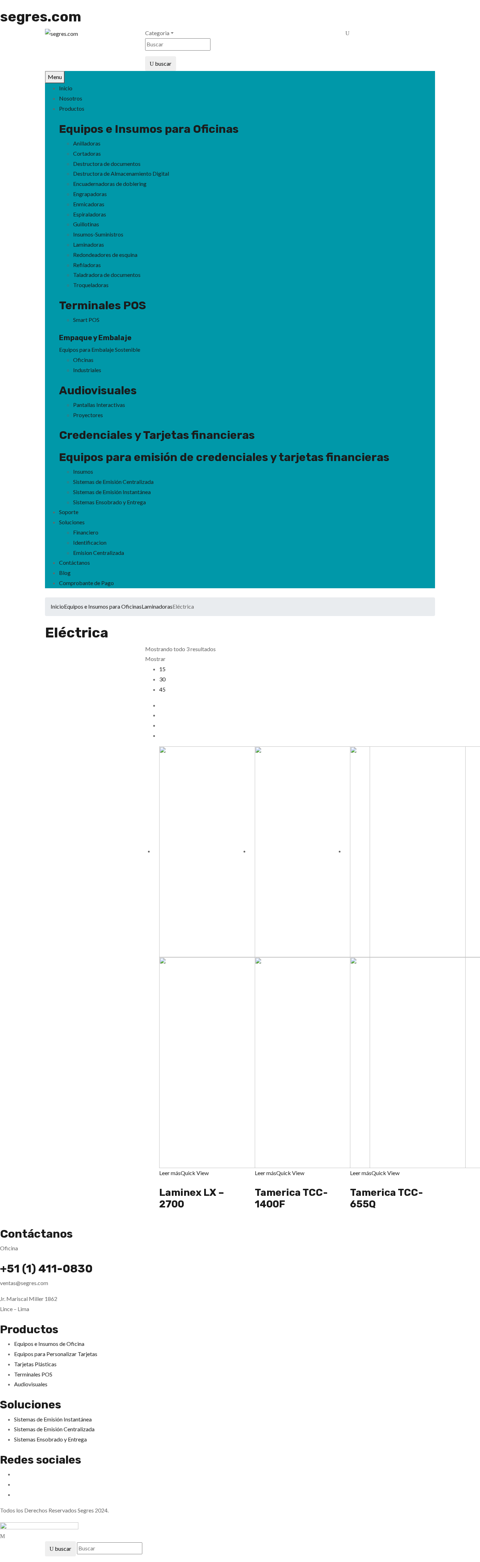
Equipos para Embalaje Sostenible (99, 349)
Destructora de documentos (107, 163)
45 (162, 689)
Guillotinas (86, 224)
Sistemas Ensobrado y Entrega (109, 502)
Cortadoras (87, 153)
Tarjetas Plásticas (35, 1364)
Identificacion (89, 542)
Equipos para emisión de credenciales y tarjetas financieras (224, 457)
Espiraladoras (89, 214)
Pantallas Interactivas (99, 404)
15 (162, 669)
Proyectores (88, 414)
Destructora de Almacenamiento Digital (121, 173)
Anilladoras (86, 143)
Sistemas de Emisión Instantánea (112, 491)
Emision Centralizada (98, 552)
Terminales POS (102, 305)
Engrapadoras (90, 193)
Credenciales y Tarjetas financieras (157, 435)
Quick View (195, 1172)
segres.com (40, 16)
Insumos (83, 471)
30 (162, 679)
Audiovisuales (98, 390)
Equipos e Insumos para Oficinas (103, 606)
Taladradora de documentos (107, 274)
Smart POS (86, 319)
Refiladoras (87, 264)
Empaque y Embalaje (95, 337)
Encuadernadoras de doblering (110, 183)
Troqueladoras (91, 284)
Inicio (57, 606)
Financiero (85, 532)
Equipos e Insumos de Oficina (49, 1343)
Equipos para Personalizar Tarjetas (55, 1353)
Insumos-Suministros (98, 234)
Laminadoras (88, 244)
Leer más (170, 1172)
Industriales (87, 370)
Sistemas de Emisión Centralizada (113, 481)
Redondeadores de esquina (105, 254)
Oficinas (83, 359)
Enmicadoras (88, 204)
